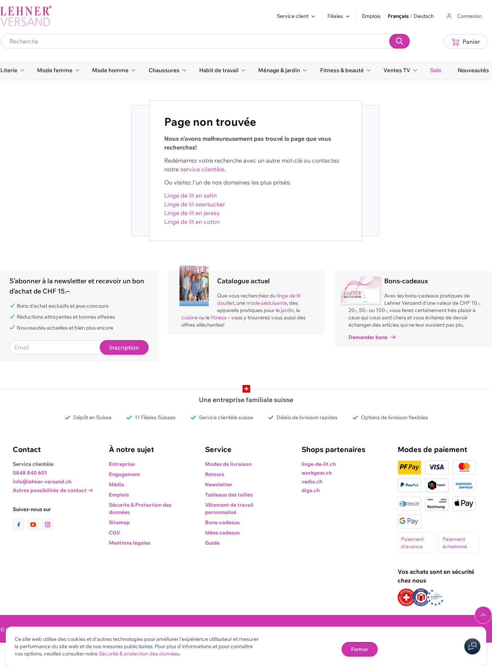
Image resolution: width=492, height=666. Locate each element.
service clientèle (202, 169)
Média (116, 484)
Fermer (359, 649)
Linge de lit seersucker (194, 204)
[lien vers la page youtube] (34, 524)
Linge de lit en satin (190, 195)
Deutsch (424, 16)
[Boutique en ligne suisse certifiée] (406, 597)
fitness (219, 317)
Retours (214, 474)
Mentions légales (129, 543)
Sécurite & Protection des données (140, 508)
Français (398, 16)
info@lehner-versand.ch (42, 481)
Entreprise (122, 464)
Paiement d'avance (412, 543)
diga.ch (311, 490)
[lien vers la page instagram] (48, 524)
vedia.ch (312, 481)
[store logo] (25, 16)
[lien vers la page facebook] (20, 524)
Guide (212, 543)
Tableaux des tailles (229, 494)
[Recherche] (399, 41)
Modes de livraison (228, 464)
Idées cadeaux (222, 532)
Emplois (371, 16)
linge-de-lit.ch (319, 464)
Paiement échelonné (454, 543)
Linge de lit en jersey (192, 213)
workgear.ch (317, 473)
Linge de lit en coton (192, 221)
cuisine (189, 317)
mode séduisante (266, 303)
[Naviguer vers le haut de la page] (483, 615)
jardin (287, 310)
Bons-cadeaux (222, 522)
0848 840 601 (30, 473)
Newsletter (218, 484)
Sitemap (119, 522)
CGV (114, 532)
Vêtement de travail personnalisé (229, 508)
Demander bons (368, 337)
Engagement (124, 474)
